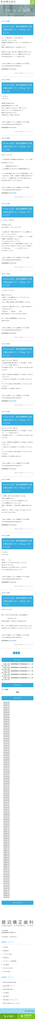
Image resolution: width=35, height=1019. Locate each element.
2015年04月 (6, 721)
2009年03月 (6, 843)
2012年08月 (6, 773)
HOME (5, 947)
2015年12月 (6, 707)
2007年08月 (6, 876)
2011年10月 (6, 790)
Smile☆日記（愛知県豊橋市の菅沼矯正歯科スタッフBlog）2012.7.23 (17, 488)
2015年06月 (6, 717)
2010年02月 (6, 824)
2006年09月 (6, 895)
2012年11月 (6, 767)
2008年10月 (6, 852)
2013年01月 (6, 764)
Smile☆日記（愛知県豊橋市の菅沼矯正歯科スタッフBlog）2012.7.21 (17, 601)
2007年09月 (6, 874)
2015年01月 (6, 726)
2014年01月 (6, 743)
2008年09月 (6, 854)
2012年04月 (6, 780)
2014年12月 (6, 728)
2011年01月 (6, 805)
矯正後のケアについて (10, 999)
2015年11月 (6, 709)
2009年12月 (6, 828)
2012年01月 (6, 785)
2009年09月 (6, 833)
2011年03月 (6, 802)
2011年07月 (6, 795)
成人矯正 (6, 996)
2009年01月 (6, 847)
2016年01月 (6, 705)
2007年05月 (6, 881)
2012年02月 (6, 783)
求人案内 (6, 964)
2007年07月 (6, 878)
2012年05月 (6, 778)
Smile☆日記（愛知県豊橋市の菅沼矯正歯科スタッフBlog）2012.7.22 (17, 544)
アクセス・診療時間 (9, 961)
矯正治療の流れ (8, 989)
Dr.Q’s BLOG (8, 968)
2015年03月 (6, 723)
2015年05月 (6, 719)
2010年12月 (6, 807)
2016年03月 (6, 702)
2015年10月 (6, 711)
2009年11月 (6, 830)
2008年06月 (6, 859)
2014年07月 (6, 733)
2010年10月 (6, 811)
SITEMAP (5, 937)
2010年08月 (6, 814)
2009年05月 (6, 840)
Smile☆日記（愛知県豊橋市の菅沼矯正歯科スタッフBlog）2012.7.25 (17, 282)
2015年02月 (6, 724)
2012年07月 (6, 774)
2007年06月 (6, 880)
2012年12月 (6, 766)
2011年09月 (6, 792)
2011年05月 (6, 799)
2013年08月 (6, 752)
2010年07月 (6, 816)
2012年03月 (6, 781)
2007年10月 (6, 873)
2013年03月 (6, 761)
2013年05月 (6, 757)
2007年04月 (6, 883)
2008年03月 (6, 864)
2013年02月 (6, 762)
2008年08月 (6, 856)
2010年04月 (6, 821)
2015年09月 (6, 712)
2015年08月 (6, 714)
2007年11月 (6, 871)
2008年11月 (6, 850)
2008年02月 (6, 866)
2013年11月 (6, 747)
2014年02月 (6, 742)
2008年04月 (6, 862)
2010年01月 (6, 826)
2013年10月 (6, 749)
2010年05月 (6, 819)
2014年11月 (6, 730)
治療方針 (6, 957)
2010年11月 (6, 809)
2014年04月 (6, 738)
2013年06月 (6, 755)
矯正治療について (9, 986)
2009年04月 (6, 842)
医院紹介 (6, 950)
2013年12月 (6, 745)
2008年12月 (6, 849)
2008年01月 (6, 868)
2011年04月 (6, 800)
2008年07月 (6, 857)
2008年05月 (6, 861)
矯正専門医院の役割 (9, 982)
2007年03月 (6, 885)
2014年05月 (6, 736)
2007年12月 (6, 869)
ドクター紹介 (7, 954)
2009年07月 (6, 837)
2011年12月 (6, 787)
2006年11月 (6, 892)
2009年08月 (6, 835)
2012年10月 (6, 769)
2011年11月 (6, 788)
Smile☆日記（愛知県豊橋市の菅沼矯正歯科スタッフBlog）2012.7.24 (17, 352)
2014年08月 (6, 731)
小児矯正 (6, 992)
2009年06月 (6, 838)
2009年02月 (6, 845)
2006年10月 (6, 893)
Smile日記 (6, 971)
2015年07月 (6, 716)
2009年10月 (6, 831)
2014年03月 (6, 740)
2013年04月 (6, 759)
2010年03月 (6, 823)
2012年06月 (6, 776)
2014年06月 (6, 735)
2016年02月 (6, 704)
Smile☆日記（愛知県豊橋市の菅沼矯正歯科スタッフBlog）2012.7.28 (17, 146)
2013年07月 (6, 754)
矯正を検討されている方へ (12, 1003)
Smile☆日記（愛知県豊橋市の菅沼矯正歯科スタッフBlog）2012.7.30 (17, 88)
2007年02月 (6, 887)
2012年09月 (6, 771)
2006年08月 (6, 897)
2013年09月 (6, 750)
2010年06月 (6, 818)
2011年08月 (6, 793)
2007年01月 (6, 888)
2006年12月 (6, 890)
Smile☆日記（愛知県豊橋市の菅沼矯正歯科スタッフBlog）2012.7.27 (17, 212)
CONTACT (13, 937)
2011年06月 (6, 797)
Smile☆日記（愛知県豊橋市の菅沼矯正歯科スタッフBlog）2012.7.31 (17, 30)
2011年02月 (6, 804)
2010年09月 (6, 812)
